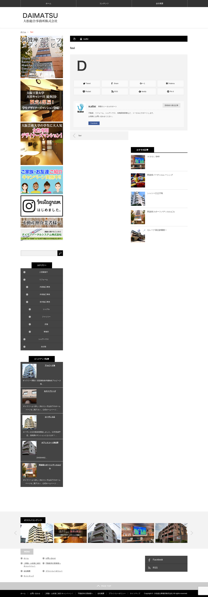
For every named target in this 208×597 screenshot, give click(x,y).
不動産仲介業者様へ (53, 563)
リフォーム (43, 280)
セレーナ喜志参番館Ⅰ (157, 230)
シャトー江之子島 (155, 193)
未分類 (43, 347)
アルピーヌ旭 (50, 365)
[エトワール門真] (171, 533)
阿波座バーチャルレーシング (160, 175)
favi (80, 135)
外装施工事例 (45, 294)
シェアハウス (43, 339)
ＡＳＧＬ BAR (153, 156)
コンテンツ (104, 3)
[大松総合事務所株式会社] (40, 17)
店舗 (46, 324)
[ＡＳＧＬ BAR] (138, 533)
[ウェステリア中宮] (70, 533)
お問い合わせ (51, 558)
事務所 (46, 332)
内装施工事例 (45, 287)
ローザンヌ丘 (50, 417)
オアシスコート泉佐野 (49, 443)
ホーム (48, 3)
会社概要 (159, 3)
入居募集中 (43, 272)
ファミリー (46, 317)
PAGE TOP (106, 586)
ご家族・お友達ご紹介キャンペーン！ (59, 593)
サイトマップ (29, 576)
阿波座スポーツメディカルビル (161, 211)
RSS (155, 567)
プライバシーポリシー (54, 571)
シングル (46, 309)
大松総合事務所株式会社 (163, 593)
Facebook (94, 123)
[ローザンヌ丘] (37, 533)
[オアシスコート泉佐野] (104, 533)
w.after (85, 39)
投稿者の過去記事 (171, 105)
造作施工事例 (45, 302)
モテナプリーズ (50, 391)
